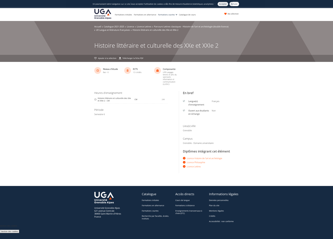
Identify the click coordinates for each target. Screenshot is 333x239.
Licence (130, 26)
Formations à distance (185, 205)
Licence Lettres (144, 26)
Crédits (212, 216)
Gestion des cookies (9, 231)
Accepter (223, 4)
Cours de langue (182, 200)
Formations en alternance (145, 14)
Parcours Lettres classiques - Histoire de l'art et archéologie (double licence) (191, 26)
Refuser (234, 4)
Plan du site (214, 205)
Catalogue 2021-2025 (114, 26)
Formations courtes (166, 14)
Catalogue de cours (187, 14)
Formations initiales (123, 14)
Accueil (97, 26)
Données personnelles (219, 200)
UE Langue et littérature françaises (113, 30)
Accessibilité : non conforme (221, 221)
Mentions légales (216, 211)
